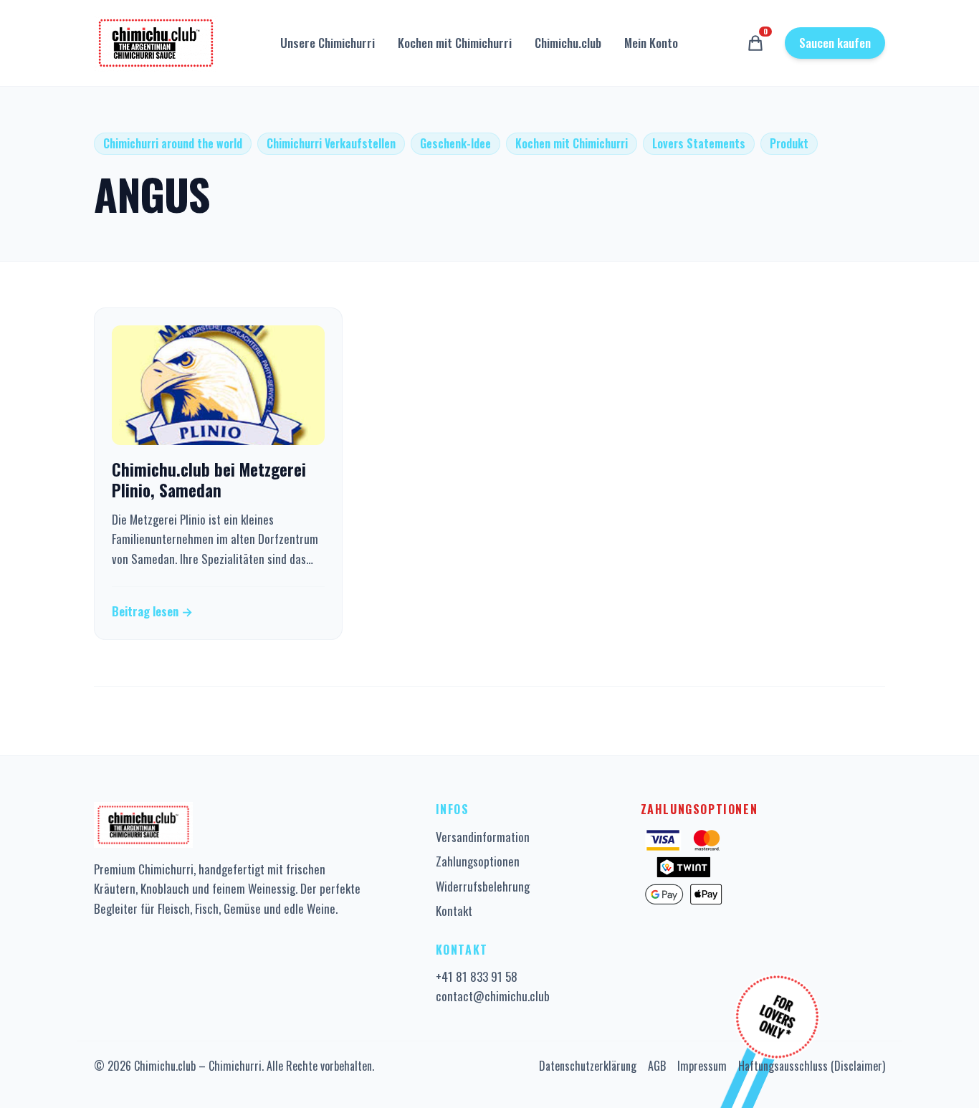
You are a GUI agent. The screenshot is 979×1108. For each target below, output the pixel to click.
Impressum (702, 1066)
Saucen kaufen (835, 43)
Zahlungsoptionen (478, 861)
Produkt (789, 143)
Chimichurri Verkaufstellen (331, 143)
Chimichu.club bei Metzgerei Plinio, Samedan (209, 479)
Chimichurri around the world (172, 143)
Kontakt (454, 911)
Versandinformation (483, 837)
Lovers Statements (698, 143)
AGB (657, 1066)
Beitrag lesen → (152, 611)
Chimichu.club (568, 43)
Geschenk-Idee (455, 143)
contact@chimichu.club (493, 996)
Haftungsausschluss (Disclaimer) (811, 1066)
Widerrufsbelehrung (483, 886)
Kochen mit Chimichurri (455, 43)
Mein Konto (651, 43)
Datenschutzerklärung (587, 1066)
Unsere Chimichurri (327, 43)
